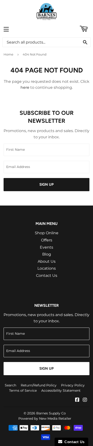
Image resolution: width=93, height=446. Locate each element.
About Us (47, 261)
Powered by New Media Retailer (44, 418)
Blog (46, 254)
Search (10, 385)
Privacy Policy (73, 385)
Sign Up (46, 184)
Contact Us (46, 275)
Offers (46, 240)
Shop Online (46, 233)
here (25, 87)
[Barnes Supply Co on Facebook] (77, 400)
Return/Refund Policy (39, 385)
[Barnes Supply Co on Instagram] (85, 400)
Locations (46, 268)
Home (8, 54)
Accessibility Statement (61, 390)
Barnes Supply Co (51, 413)
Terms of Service (23, 390)
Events (46, 247)
